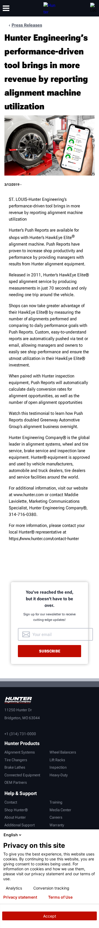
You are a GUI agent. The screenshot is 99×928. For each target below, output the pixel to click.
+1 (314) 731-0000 (20, 734)
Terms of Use (60, 897)
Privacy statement (20, 897)
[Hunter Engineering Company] (49, 8)
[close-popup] (93, 834)
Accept (49, 916)
